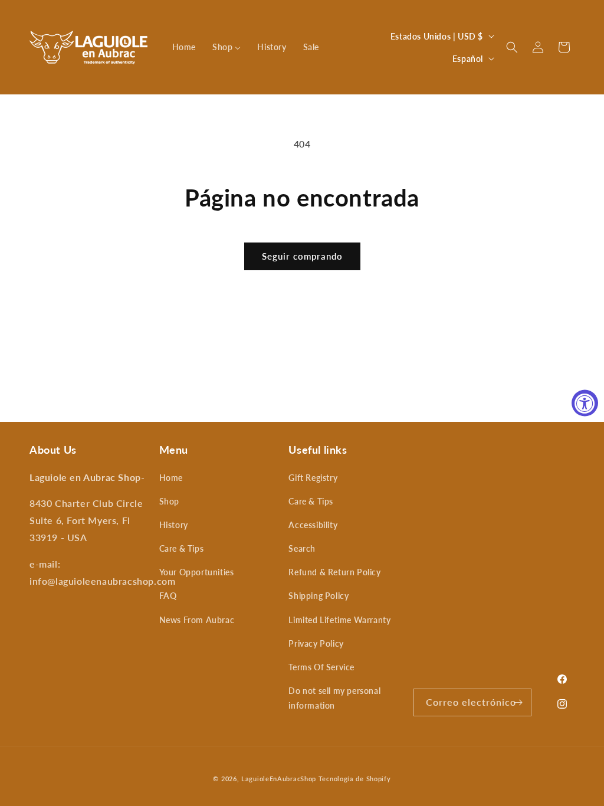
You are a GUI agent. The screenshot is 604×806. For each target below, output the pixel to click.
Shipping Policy (318, 596)
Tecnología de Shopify (355, 778)
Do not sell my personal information (334, 698)
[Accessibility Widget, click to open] (585, 403)
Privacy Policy (315, 643)
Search (302, 548)
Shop (169, 501)
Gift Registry (312, 478)
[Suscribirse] (518, 702)
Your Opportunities (196, 572)
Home (171, 478)
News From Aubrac (197, 620)
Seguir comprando (302, 256)
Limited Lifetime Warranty (339, 620)
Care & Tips (181, 548)
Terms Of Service (321, 667)
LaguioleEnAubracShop (278, 778)
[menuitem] (184, 47)
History (173, 525)
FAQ (168, 596)
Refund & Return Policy (334, 572)
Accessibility (312, 525)
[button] (512, 47)
